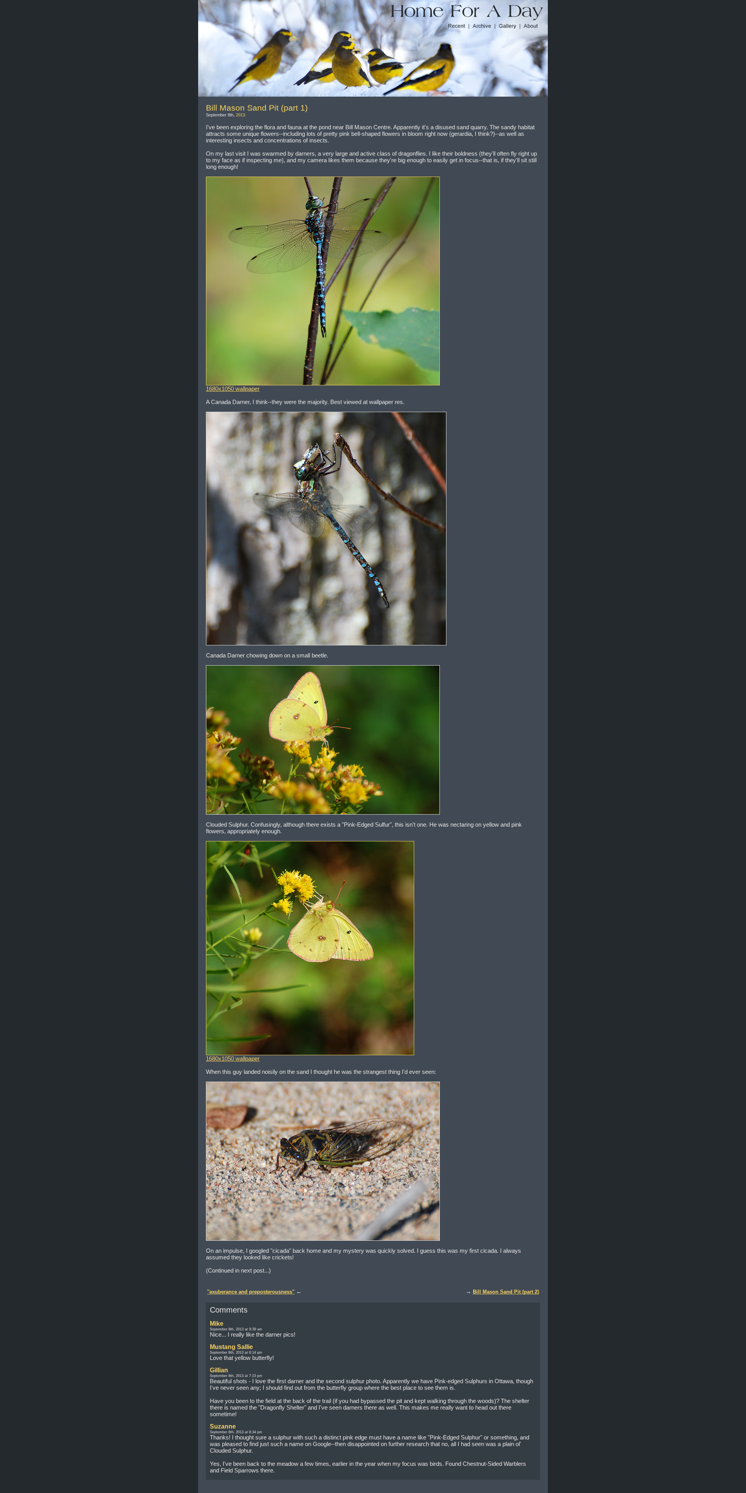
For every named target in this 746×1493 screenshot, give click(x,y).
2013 (240, 115)
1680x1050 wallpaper (233, 388)
